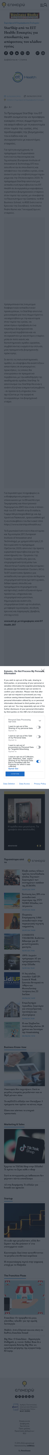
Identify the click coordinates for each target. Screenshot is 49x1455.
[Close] (43, 671)
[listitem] (24, 721)
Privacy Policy (40, 784)
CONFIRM (15, 774)
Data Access (24, 784)
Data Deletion (9, 784)
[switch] (38, 727)
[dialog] (24, 727)
